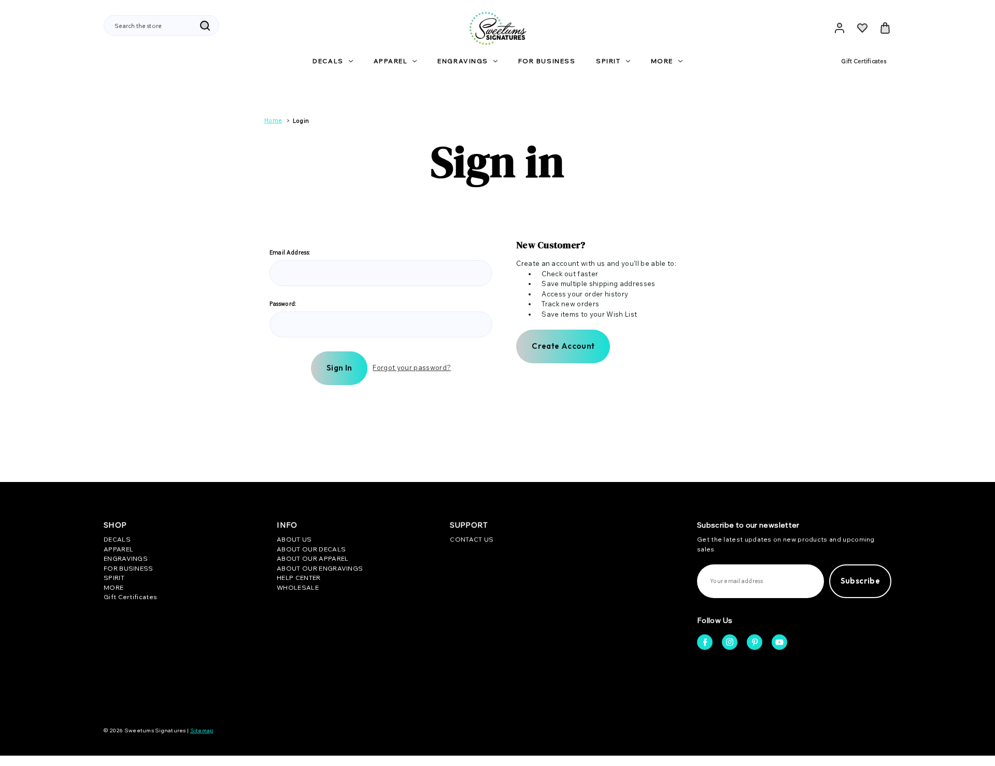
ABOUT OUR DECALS (311, 549)
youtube (779, 642)
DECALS (327, 61)
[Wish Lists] (862, 28)
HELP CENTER (298, 577)
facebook (705, 642)
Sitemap (202, 730)
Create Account (563, 346)
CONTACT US (471, 539)
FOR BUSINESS (547, 61)
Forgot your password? (412, 367)
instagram (729, 642)
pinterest (754, 642)
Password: (283, 303)
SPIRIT (608, 61)
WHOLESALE (298, 587)
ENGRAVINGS (462, 61)
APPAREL (391, 61)
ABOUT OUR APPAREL (312, 558)
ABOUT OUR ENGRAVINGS (320, 568)
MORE (662, 61)
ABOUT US (294, 539)
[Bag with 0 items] (885, 28)
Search (204, 26)
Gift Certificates (863, 61)
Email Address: (290, 252)
